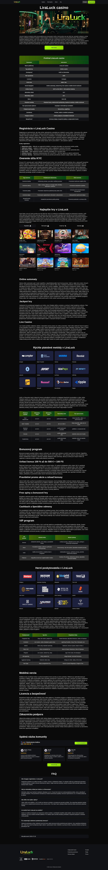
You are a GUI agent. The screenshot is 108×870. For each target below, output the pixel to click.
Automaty (79, 225)
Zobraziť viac (54, 764)
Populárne (26, 225)
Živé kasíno (44, 225)
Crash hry (61, 225)
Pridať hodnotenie (81, 743)
